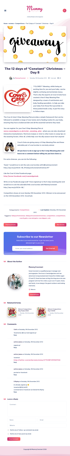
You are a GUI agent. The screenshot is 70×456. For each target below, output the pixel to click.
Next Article (60, 224)
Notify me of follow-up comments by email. (24, 430)
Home (5, 23)
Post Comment (13, 439)
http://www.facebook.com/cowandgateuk (21, 176)
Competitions (19, 23)
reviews (11, 23)
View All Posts (34, 294)
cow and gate (33, 218)
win (49, 218)
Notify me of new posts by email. (20, 434)
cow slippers (42, 218)
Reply (15, 335)
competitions (60, 216)
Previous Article (10, 224)
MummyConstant (36, 267)
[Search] (64, 10)
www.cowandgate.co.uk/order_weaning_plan (23, 131)
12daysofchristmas (18, 216)
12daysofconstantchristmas (36, 216)
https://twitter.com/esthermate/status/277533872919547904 (37, 360)
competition (50, 216)
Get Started (50, 248)
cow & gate (24, 218)
